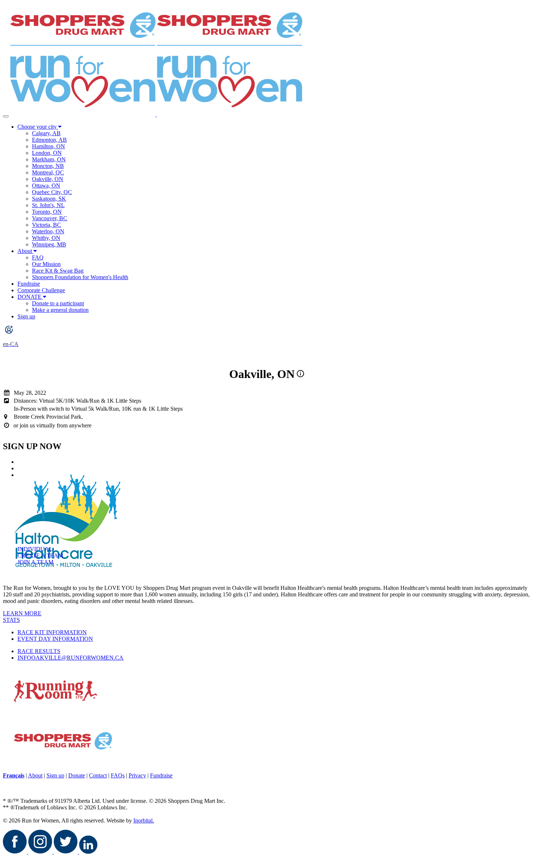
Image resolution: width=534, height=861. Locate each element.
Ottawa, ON (46, 185)
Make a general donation (60, 310)
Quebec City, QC (52, 192)
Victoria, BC (46, 225)
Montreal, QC (48, 172)
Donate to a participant (58, 303)
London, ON (47, 153)
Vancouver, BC (49, 218)
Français (13, 775)
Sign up (26, 316)
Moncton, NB (48, 166)
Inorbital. (143, 820)
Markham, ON (49, 159)
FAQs (118, 775)
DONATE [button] (30, 297)
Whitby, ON (46, 238)
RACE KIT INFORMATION (52, 632)
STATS (11, 620)
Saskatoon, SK (49, 199)
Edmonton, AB (49, 140)
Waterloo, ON (48, 231)
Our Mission (46, 264)
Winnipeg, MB (49, 244)
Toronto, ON (47, 212)
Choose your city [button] (37, 127)
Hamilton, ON (48, 146)
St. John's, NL (48, 205)
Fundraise (28, 284)
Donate (76, 775)
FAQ (38, 257)
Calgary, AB (46, 133)
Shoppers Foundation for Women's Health (80, 277)
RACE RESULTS (38, 651)
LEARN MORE (22, 613)
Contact (98, 775)
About (24, 251)
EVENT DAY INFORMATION (55, 639)
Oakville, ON (47, 179)
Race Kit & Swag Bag (58, 270)
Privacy (137, 775)
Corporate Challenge (41, 290)
